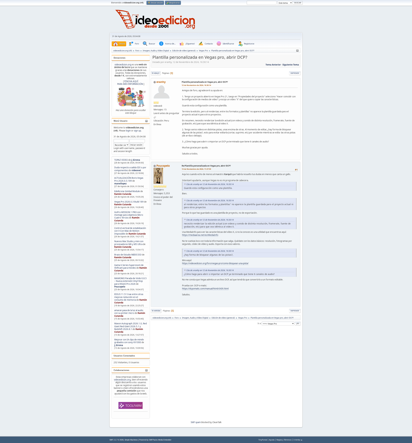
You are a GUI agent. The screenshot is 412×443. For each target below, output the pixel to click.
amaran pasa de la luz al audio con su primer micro (128, 311)
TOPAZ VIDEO (121, 159)
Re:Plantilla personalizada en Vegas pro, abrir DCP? (206, 165)
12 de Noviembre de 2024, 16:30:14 (196, 85)
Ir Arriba (156, 310)
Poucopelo (119, 286)
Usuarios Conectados (124, 356)
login (128, 130)
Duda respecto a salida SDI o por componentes (130, 169)
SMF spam (196, 422)
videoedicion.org (123, 64)
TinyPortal (262, 439)
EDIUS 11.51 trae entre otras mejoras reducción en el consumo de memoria (128, 297)
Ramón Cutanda (122, 194)
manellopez (120, 183)
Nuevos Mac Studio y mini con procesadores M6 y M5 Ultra (128, 242)
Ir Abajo (155, 73)
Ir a (259, 323)
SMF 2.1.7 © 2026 (116, 440)
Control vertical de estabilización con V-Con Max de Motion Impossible (130, 231)
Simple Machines (131, 440)
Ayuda (271, 439)
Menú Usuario (120, 121)
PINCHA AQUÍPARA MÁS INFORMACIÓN (130, 82)
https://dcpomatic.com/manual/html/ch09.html (205, 288)
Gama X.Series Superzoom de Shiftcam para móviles (129, 266)
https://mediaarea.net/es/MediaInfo (200, 235)
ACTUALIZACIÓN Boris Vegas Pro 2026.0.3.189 (128, 179)
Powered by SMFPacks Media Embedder (155, 440)
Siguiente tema (290, 64)
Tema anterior (273, 64)
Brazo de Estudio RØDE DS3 (127, 254)
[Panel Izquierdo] (297, 51)
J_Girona (135, 159)
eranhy (161, 82)
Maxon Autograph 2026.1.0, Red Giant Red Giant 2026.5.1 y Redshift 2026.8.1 (130, 326)
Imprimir (294, 73)
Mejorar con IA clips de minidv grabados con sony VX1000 (129, 341)
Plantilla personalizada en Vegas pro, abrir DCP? (205, 82)
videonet (136, 170)
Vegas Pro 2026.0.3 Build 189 (129, 201)
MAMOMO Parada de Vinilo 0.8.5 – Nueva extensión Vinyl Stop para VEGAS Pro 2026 (130, 281)
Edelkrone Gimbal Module (127, 191)
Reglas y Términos (283, 439)
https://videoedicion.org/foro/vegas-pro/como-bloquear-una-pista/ (215, 263)
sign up (137, 130)
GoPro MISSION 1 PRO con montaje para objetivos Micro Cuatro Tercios (128, 215)
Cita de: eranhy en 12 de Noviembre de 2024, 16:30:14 (210, 184)
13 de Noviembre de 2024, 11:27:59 (196, 169)
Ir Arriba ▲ (298, 439)
